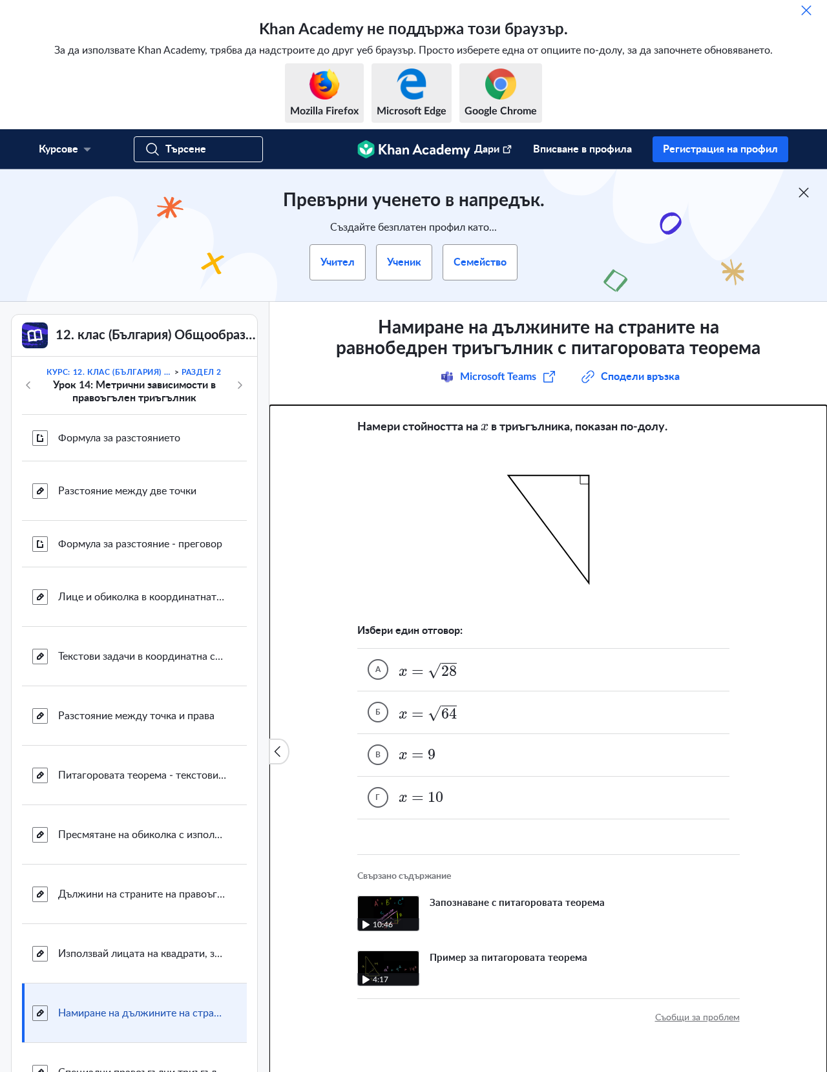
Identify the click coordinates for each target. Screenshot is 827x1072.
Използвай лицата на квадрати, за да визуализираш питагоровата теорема (142, 954)
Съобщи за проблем (697, 1017)
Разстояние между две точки (127, 491)
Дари (486, 149)
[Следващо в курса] (239, 385)
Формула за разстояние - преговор (140, 544)
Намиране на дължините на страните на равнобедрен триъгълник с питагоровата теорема (142, 1013)
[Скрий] (806, 10)
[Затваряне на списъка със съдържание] (279, 751)
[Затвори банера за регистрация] (804, 192)
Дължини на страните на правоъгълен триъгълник (142, 894)
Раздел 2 (202, 372)
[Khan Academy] (413, 149)
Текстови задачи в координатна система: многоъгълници (142, 656)
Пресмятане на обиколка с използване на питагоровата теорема (142, 835)
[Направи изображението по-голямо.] (548, 529)
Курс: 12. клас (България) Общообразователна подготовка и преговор (109, 372)
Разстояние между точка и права (136, 716)
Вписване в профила (582, 149)
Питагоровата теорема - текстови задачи (142, 775)
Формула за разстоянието (119, 438)
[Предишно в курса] (28, 385)
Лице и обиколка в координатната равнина (142, 597)
